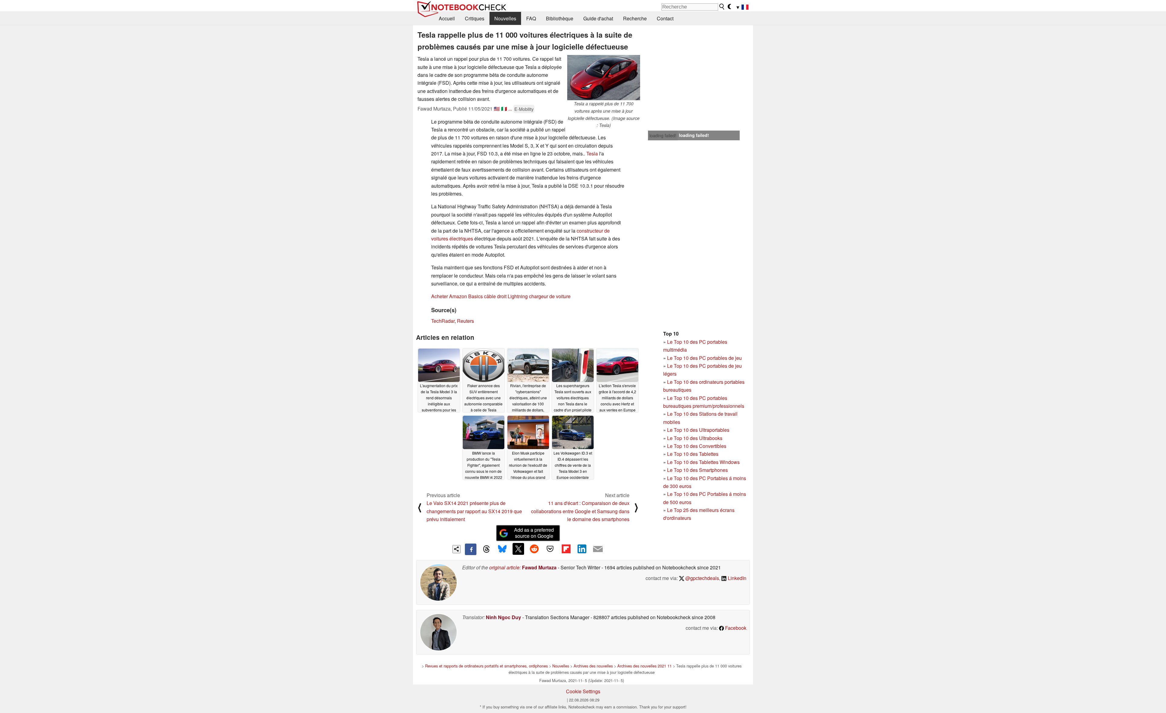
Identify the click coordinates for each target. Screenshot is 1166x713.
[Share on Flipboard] (566, 548)
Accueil (447, 18)
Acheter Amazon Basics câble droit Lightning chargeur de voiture (501, 296)
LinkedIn (736, 578)
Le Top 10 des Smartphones (697, 469)
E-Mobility (524, 109)
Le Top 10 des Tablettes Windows (703, 462)
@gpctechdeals (701, 578)
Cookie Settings (583, 691)
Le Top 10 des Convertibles (696, 445)
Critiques (474, 18)
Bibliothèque (559, 18)
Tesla (592, 153)
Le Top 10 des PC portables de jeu (704, 357)
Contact (665, 18)
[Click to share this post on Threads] (486, 549)
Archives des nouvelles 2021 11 (644, 666)
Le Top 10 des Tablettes (692, 453)
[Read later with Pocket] (550, 548)
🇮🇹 (504, 108)
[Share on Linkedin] (582, 548)
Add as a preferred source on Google (534, 533)
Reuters (465, 320)
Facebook (735, 627)
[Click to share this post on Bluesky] (502, 549)
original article (504, 567)
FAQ (531, 18)
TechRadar (443, 320)
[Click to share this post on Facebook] (470, 549)
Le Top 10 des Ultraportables (698, 429)
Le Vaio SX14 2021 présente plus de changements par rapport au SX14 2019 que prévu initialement (474, 511)
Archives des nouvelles (593, 666)
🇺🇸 (497, 108)
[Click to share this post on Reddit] (534, 548)
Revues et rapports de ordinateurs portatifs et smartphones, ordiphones (486, 666)
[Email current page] (598, 549)
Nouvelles (505, 18)
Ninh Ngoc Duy (503, 617)
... (510, 108)
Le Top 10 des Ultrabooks (694, 438)
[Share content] (456, 549)
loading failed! (662, 135)
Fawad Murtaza (539, 567)
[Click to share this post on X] (518, 548)
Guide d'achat (598, 18)
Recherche (635, 18)
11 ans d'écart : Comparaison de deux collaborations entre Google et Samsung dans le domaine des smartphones (580, 511)
